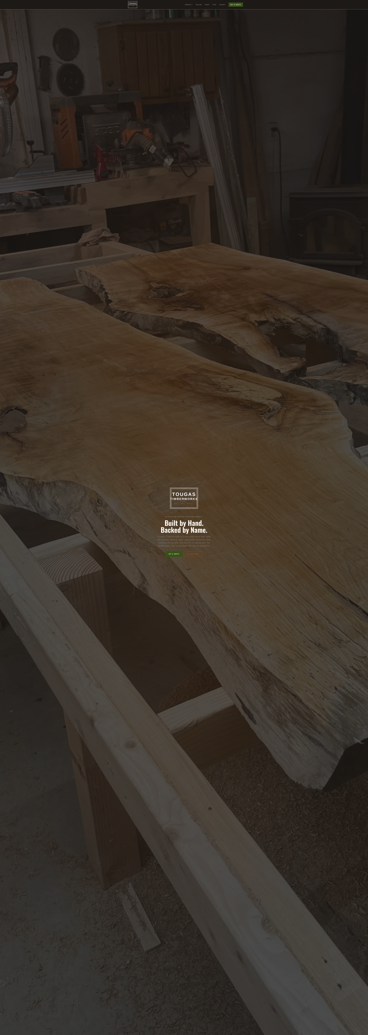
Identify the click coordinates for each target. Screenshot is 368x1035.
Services (188, 5)
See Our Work (193, 554)
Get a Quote (235, 5)
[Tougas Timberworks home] (132, 4)
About (207, 5)
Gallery (199, 5)
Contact (222, 5)
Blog (214, 5)
